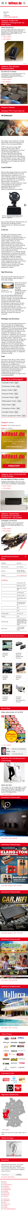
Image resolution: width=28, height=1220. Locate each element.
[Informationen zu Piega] (22, 1059)
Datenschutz (6, 1204)
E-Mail (13, 751)
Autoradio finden (8, 383)
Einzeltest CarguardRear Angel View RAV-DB (20, 699)
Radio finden (6, 405)
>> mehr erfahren (6, 745)
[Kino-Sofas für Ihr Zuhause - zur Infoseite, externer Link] (14, 94)
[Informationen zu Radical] (6, 1063)
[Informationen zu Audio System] (13, 1038)
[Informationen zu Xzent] (13, 1067)
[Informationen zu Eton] (12, 1046)
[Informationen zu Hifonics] (22, 1051)
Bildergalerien (7, 1189)
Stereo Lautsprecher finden (11, 416)
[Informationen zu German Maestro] (20, 1046)
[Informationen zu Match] (12, 1054)
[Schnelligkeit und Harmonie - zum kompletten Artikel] (14, 543)
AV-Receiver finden (8, 386)
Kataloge (5, 1191)
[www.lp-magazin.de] (10, 1091)
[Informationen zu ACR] (6, 1038)
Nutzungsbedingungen (9, 1209)
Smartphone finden (8, 408)
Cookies (5, 1205)
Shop (4, 1181)
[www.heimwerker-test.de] (22, 1082)
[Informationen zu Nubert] (14, 1059)
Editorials (5, 1196)
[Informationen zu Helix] (14, 1051)
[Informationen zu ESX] (6, 1047)
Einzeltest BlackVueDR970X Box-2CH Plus (19, 655)
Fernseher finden (8, 397)
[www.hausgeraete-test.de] (14, 1082)
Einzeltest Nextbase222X (18, 677)
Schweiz (6, 1130)
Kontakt (5, 1207)
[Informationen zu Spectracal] (14, 1063)
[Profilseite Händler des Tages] (14, 1149)
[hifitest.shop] (18, 1091)
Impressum (6, 1199)
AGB (4, 1202)
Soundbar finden (7, 412)
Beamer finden (7, 390)
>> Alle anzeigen (6, 39)
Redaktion (6, 1186)
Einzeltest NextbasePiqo (5, 654)
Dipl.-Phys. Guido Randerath (19, 749)
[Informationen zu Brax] (6, 1043)
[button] (25, 205)
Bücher (5, 1183)
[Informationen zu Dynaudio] (14, 1042)
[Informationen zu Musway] (6, 1059)
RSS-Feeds (6, 1193)
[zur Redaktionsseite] (3, 751)
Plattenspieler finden (9, 401)
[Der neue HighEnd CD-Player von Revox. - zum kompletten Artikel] (14, 500)
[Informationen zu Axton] (20, 1038)
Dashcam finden (7, 394)
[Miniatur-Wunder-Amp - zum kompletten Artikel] (14, 51)
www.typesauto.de (22, 575)
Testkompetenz (7, 1184)
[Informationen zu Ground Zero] (6, 1051)
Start (16, 383)
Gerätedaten (6, 1188)
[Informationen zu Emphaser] (22, 1043)
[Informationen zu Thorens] (22, 1063)
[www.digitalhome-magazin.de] (6, 1082)
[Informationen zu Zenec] (21, 1067)
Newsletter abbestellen (8, 1177)
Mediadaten (6, 1200)
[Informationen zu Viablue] (6, 1068)
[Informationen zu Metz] (20, 1054)
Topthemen (6, 1194)
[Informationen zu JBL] (6, 1055)
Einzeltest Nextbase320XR (5, 677)
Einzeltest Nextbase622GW (5, 698)
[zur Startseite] (15, 3)
